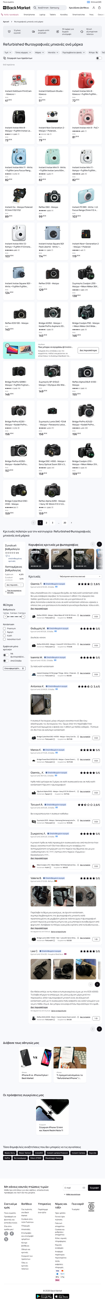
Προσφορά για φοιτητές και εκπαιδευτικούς (10, 1219)
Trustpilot (76, 1209)
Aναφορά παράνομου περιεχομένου (60, 1254)
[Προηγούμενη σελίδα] (33, 522)
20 (65, 522)
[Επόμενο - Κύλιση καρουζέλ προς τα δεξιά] (99, 544)
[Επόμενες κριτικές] (99, 1029)
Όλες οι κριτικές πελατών (25, 1265)
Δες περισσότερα (39, 608)
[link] (88, 350)
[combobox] (8, 52)
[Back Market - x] (6, 1239)
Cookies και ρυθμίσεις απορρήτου (60, 1232)
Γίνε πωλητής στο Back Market (26, 1212)
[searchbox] (52, 7)
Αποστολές (25, 1229)
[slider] (5, 616)
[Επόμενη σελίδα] (71, 522)
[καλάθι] (99, 7)
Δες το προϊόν (85, 615)
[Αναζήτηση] (35, 8)
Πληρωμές (25, 1226)
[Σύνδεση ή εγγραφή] (93, 7)
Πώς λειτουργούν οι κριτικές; (14, 592)
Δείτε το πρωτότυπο (58, 932)
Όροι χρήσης (60, 1213)
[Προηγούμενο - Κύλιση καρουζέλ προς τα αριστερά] (92, 544)
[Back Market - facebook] (12, 1234)
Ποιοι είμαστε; (10, 1213)
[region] (65, 559)
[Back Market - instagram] (6, 1234)
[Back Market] (16, 7)
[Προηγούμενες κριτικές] (92, 1029)
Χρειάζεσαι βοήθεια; (79, 7)
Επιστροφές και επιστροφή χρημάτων (27, 1236)
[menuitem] (29, 14)
